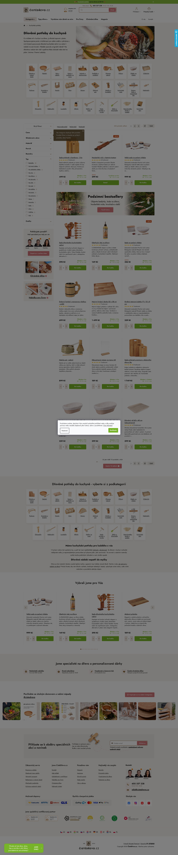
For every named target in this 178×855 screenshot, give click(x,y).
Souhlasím (113, 430)
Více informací (107, 425)
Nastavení (65, 431)
